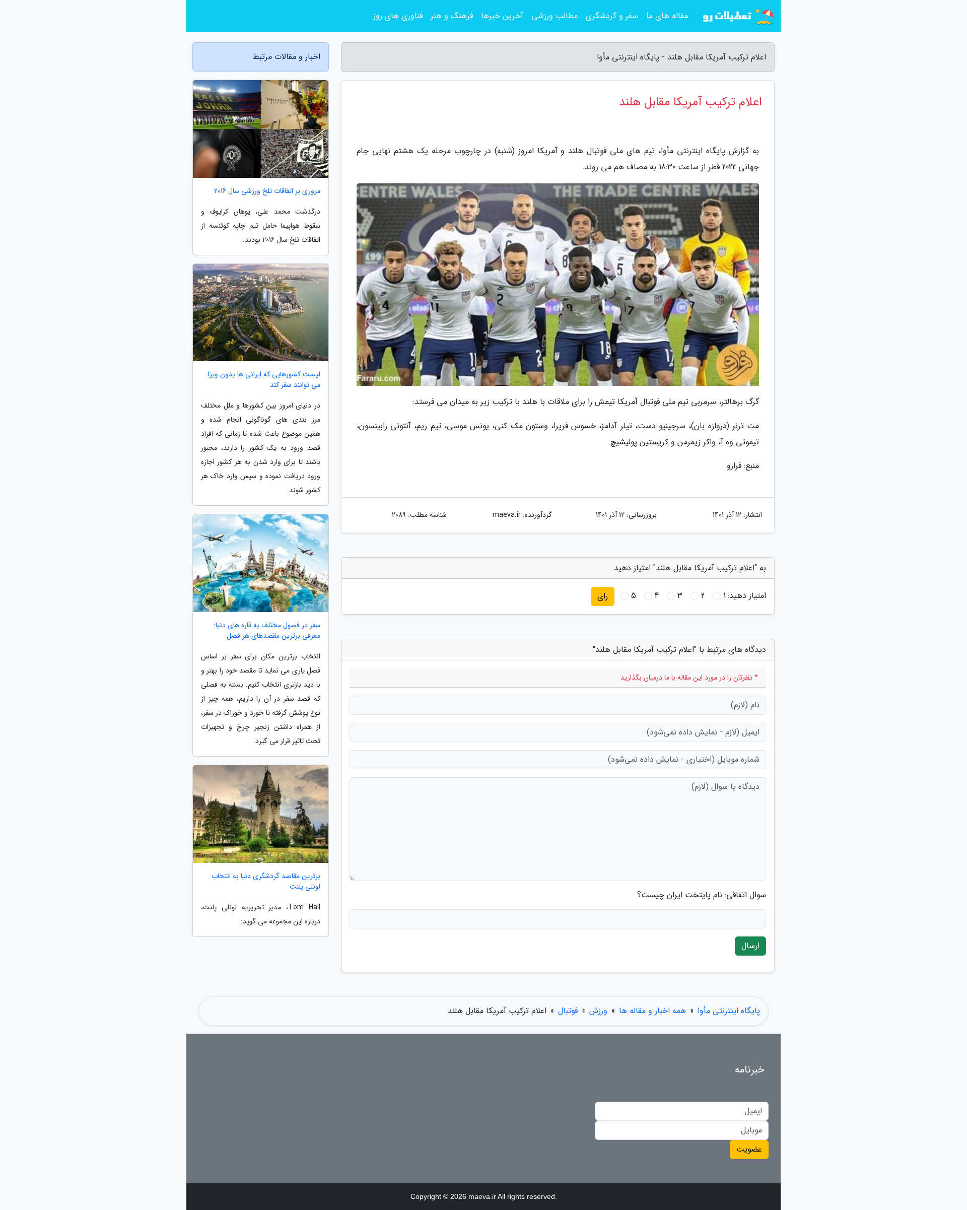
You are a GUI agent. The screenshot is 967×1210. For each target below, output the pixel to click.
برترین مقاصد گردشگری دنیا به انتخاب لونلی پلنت (266, 881)
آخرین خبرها (502, 16)
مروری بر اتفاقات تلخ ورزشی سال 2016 (267, 191)
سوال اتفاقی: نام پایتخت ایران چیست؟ (701, 895)
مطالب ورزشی (554, 16)
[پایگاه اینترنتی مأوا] (737, 16)
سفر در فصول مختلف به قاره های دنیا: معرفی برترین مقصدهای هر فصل (267, 630)
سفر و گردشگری (612, 16)
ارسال (750, 945)
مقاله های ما (667, 16)
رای (602, 596)
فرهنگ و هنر (452, 16)
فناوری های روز (398, 16)
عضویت (749, 1149)
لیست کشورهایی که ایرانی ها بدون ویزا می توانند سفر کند (264, 379)
